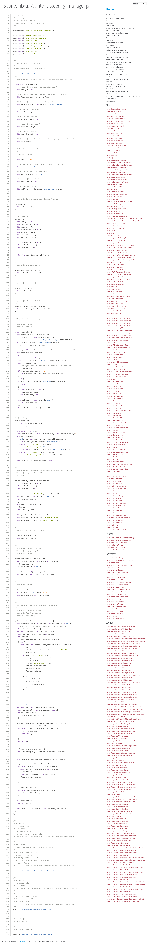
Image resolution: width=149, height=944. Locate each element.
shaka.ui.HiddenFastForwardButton (119, 372)
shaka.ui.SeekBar (112, 430)
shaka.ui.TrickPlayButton (115, 466)
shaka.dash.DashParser (114, 148)
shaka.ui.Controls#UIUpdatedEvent (119, 892)
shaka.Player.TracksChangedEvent (118, 840)
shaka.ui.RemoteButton (114, 420)
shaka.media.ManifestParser (116, 167)
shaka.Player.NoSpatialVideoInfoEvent (120, 797)
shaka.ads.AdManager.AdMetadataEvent (120, 660)
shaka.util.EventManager (115, 496)
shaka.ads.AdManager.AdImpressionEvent (121, 651)
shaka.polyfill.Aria (113, 235)
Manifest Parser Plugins (115, 64)
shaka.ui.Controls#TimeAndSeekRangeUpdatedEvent (124, 889)
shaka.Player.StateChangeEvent (117, 821)
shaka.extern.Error (113, 563)
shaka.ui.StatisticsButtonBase (117, 452)
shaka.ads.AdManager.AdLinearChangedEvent (122, 656)
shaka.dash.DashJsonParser (116, 145)
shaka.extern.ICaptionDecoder (117, 572)
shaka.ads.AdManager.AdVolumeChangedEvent (122, 694)
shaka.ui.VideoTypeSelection (117, 469)
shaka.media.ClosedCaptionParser (118, 162)
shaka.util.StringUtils (115, 522)
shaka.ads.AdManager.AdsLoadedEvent (119, 685)
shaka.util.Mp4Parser (114, 510)
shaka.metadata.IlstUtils (115, 189)
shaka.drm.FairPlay (113, 150)
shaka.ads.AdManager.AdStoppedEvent (119, 690)
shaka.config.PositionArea (116, 547)
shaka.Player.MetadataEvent (116, 792)
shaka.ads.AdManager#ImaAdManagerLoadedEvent (123, 712)
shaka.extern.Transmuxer (115, 614)
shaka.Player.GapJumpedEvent (117, 767)
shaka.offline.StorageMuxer (116, 228)
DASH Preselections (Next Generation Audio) (123, 96)
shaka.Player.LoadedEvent (115, 775)
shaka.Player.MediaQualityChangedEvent (121, 784)
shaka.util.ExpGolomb (114, 498)
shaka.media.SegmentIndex (115, 177)
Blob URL (109, 82)
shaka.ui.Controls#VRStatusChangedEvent (121, 894)
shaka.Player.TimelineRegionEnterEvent (121, 836)
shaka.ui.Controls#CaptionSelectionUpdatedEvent (124, 872)
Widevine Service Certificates (117, 74)
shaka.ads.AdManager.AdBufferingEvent (120, 626)
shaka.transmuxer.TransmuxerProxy (119, 335)
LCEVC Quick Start (113, 94)
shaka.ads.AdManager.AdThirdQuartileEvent (122, 692)
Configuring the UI (113, 47)
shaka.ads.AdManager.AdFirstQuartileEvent (122, 648)
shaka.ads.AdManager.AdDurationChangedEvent (123, 646)
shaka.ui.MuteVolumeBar (115, 396)
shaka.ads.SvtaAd (112, 128)
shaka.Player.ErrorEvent (115, 760)
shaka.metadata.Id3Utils (115, 184)
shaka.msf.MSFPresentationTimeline (119, 201)
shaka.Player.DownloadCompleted (118, 748)
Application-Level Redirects (117, 79)
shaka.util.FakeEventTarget (116, 503)
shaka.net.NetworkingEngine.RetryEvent (121, 721)
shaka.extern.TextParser (115, 611)
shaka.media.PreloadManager (116, 172)
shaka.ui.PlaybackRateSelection (118, 406)
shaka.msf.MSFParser (113, 199)
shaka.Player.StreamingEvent (117, 823)
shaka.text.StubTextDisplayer (117, 301)
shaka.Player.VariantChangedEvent (119, 845)
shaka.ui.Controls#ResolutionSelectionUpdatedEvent (125, 884)
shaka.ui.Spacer (112, 447)
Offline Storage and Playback (117, 72)
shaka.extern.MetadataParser (117, 597)
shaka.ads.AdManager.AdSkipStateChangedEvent (123, 682)
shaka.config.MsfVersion (115, 545)
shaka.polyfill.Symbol (114, 267)
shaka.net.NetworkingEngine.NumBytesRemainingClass (125, 218)
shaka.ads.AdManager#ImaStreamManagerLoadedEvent (125, 714)
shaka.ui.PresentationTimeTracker (119, 410)
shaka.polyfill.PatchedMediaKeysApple (120, 255)
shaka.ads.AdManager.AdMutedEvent (119, 665)
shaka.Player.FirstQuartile (116, 765)
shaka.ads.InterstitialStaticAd (118, 121)
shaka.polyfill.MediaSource (116, 250)
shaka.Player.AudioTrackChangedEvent (120, 729)
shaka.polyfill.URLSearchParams (118, 272)
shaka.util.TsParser (113, 527)
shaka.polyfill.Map (113, 243)
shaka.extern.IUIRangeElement (117, 584)
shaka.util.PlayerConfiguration (118, 518)
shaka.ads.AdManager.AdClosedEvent (119, 634)
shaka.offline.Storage (114, 226)
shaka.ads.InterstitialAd (115, 119)
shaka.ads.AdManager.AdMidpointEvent (120, 663)
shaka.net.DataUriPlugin (115, 206)
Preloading (110, 40)
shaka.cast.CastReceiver (115, 136)
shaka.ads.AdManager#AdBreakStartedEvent (121, 704)
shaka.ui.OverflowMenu (114, 398)
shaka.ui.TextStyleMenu (115, 462)
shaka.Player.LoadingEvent (116, 777)
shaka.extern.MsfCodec (114, 599)
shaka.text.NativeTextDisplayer (118, 296)
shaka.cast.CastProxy (114, 133)
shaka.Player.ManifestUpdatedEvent (119, 782)
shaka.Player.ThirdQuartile (116, 828)
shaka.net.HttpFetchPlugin (116, 209)
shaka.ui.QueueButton (114, 413)
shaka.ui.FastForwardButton (116, 367)
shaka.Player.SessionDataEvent (117, 809)
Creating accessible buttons (117, 57)
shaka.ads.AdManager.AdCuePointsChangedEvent (123, 643)
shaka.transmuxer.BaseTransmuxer (118, 320)
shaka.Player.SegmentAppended (117, 806)
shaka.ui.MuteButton (113, 393)
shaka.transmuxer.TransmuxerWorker (119, 338)
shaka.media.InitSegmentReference (119, 165)
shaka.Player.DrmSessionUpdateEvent (119, 755)
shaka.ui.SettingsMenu (114, 435)
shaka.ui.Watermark (113, 474)
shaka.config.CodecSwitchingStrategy (120, 538)
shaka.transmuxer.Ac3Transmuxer (118, 318)
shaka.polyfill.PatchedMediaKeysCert (120, 257)
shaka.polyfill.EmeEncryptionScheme (119, 238)
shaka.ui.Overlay (112, 401)
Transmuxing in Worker (114, 43)
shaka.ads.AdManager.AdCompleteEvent (120, 636)
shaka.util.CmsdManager (115, 481)
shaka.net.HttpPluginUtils (116, 211)
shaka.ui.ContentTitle (114, 355)
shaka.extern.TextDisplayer (116, 609)
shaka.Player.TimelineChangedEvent (119, 831)
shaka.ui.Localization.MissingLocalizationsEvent (125, 899)
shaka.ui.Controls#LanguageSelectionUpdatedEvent (125, 882)
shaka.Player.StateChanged (116, 819)
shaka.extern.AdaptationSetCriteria (119, 560)
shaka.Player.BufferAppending (117, 736)
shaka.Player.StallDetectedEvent (118, 814)
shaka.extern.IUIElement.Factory (118, 582)
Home (110, 9)
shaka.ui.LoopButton (113, 386)
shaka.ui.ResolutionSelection (117, 423)
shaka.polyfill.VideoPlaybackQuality (120, 277)
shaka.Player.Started (114, 816)
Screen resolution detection (117, 52)
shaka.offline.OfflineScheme (117, 223)
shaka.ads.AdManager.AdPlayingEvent (119, 670)
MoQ (107, 38)
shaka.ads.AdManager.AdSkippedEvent (119, 680)
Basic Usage (110, 21)
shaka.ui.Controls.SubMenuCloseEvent (120, 862)
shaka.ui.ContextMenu (114, 357)
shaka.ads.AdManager (113, 114)
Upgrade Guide (111, 89)
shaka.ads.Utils (112, 131)
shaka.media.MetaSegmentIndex (117, 170)
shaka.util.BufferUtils (115, 479)
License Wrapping (112, 35)
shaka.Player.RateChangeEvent (117, 804)
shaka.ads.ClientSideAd (115, 116)
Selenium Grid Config (114, 84)
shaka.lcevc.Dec (112, 155)
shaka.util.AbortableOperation (117, 476)
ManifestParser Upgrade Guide (117, 91)
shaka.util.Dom (111, 491)
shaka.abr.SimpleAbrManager (116, 109)
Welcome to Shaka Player (115, 18)
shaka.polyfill (111, 233)
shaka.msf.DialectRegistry (116, 196)
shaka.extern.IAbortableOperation (119, 565)
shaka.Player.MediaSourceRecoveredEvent (121, 787)
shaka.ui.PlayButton (113, 408)
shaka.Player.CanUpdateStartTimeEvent (120, 741)
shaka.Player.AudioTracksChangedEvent (120, 731)
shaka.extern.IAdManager (115, 570)
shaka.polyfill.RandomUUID (116, 265)
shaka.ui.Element (112, 364)
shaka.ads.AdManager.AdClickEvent (119, 631)
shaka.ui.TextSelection (115, 457)
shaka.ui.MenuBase (113, 391)
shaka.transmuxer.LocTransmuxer (118, 325)
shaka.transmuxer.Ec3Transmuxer (118, 323)
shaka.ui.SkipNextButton (115, 440)
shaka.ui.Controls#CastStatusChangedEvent (122, 874)
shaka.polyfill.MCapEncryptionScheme (120, 245)
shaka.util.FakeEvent (114, 500)
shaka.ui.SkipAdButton (114, 437)
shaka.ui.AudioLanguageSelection (118, 347)
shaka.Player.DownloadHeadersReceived (120, 753)
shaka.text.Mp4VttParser (115, 294)
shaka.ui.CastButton (113, 350)
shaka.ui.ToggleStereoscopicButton (119, 464)
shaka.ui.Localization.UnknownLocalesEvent (122, 901)
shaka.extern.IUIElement (115, 580)
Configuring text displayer (116, 50)
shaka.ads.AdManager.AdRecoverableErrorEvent (123, 675)
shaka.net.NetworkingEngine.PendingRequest (122, 221)
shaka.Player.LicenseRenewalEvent (119, 772)
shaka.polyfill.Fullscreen (116, 240)
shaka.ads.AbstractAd (114, 111)
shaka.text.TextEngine (114, 303)
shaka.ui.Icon (111, 379)
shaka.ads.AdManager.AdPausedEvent (119, 668)
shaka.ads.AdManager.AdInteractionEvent (121, 653)
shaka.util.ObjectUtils (115, 513)
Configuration (111, 26)
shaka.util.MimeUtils (114, 508)
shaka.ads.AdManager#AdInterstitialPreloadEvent (124, 709)
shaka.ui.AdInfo (112, 342)
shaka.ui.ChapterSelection (116, 352)
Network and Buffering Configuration (120, 28)
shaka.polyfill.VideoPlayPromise (118, 279)
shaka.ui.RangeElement (114, 415)
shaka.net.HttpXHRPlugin (115, 213)
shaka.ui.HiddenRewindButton (117, 374)
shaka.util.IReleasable (115, 618)
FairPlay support (112, 77)
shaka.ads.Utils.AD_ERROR (115, 716)
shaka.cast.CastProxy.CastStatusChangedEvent (123, 719)
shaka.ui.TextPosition (114, 454)
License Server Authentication (117, 33)
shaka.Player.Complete (114, 743)
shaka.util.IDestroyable (115, 616)
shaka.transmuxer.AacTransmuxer (118, 316)
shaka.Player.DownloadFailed (117, 750)
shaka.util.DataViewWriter (116, 488)
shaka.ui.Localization (114, 384)
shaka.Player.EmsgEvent (115, 758)
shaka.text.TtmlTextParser (116, 306)
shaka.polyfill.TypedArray (116, 269)
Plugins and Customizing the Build (119, 62)
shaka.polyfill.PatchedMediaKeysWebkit (121, 260)
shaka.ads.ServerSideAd (115, 126)
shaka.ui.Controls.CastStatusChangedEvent (122, 850)
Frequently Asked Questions (116, 86)
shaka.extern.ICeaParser (115, 575)
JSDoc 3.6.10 (21, 941)
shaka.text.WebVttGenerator (116, 313)
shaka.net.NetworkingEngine (116, 216)
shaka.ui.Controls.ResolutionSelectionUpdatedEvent (125, 860)
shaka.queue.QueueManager (115, 284)
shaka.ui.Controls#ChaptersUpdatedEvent (121, 877)
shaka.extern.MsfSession (115, 604)
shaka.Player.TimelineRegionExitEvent (120, 838)
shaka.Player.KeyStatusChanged (117, 770)
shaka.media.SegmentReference (117, 182)
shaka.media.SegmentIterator (117, 179)
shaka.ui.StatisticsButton (116, 449)
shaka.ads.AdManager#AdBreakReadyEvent (121, 702)
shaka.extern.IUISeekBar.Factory (118, 589)
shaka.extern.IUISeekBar (115, 587)
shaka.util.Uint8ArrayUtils (116, 530)
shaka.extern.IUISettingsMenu (117, 592)
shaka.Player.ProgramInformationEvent (120, 802)
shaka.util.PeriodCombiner (116, 515)
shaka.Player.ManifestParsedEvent (119, 780)
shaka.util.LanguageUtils (115, 505)
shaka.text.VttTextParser (115, 311)
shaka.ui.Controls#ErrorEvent (117, 879)
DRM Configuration (113, 30)
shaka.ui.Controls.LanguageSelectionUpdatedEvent (125, 857)
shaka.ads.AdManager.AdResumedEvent (119, 677)
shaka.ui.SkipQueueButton (115, 445)
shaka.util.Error (112, 493)
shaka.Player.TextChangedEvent (117, 826)
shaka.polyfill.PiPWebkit (115, 262)
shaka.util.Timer (112, 525)
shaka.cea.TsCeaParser (114, 143)
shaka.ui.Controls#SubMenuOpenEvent (119, 887)
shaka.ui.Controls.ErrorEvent (117, 855)
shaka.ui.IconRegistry (114, 381)
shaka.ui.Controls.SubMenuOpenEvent (119, 865)
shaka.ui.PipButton (113, 403)
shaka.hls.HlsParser (113, 153)
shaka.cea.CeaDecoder (114, 138)
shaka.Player (110, 230)
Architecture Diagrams (114, 67)
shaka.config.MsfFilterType (116, 542)
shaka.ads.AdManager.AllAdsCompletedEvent (122, 697)
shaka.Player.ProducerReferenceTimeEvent (121, 799)
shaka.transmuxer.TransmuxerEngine (119, 333)
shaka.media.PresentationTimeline (119, 175)
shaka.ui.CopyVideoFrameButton (117, 362)
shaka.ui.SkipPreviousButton (117, 442)
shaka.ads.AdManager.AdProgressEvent (120, 673)
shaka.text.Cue (111, 286)
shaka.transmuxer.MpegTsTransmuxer (119, 330)
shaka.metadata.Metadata (115, 192)
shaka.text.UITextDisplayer (116, 308)
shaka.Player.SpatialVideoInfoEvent (119, 811)
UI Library (110, 45)
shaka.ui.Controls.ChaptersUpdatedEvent (121, 853)
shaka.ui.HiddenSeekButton (116, 376)
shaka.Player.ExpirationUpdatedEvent (120, 763)
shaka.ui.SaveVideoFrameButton (117, 428)
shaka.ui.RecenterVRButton (116, 418)
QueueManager (110, 101)
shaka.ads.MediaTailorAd (115, 123)
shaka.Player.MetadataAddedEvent (118, 789)
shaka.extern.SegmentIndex (116, 606)
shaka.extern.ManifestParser (117, 594)
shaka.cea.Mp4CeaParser (115, 140)
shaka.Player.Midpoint (114, 794)
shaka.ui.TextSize (113, 459)
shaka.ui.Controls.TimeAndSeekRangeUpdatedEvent (124, 867)
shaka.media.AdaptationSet (116, 160)
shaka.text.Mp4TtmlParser (115, 291)
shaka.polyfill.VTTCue (114, 282)
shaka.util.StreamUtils (115, 520)
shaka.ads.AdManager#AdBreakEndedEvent (121, 699)
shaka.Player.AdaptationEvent (117, 726)
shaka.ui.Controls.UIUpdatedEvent (119, 870)
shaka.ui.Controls (113, 359)
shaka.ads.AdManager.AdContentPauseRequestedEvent (125, 639)
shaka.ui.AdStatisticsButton (117, 345)
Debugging (109, 23)
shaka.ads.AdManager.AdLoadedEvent (119, 658)
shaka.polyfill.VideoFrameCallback (119, 274)
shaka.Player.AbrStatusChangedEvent (119, 724)
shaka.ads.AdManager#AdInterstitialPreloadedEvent (125, 707)
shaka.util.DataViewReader (116, 486)
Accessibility (111, 99)
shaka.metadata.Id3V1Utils (116, 187)
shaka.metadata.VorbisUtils (116, 194)
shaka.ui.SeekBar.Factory (115, 432)
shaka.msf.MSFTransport (115, 204)
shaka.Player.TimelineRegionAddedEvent (121, 833)
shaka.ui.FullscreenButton (116, 369)
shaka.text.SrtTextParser (115, 299)
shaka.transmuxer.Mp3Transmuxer (118, 328)
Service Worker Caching (115, 69)
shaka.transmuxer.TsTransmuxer (117, 340)
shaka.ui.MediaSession (114, 389)
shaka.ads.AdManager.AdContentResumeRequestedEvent (125, 641)
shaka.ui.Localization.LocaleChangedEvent (122, 896)
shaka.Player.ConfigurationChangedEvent (121, 746)
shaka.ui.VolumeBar (113, 471)
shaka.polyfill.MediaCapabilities (119, 248)
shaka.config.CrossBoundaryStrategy (119, 540)
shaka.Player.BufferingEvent (117, 738)
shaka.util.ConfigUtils (115, 483)
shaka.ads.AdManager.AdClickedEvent (119, 629)
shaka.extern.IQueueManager (116, 577)
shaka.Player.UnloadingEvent (117, 843)
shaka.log (109, 158)
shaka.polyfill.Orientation (116, 252)
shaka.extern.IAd (112, 567)
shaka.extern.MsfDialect (115, 601)
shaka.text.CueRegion (114, 289)
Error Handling (111, 55)
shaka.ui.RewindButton (114, 425)
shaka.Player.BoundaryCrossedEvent (119, 733)
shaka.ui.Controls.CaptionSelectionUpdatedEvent (124, 848)
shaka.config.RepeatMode (115, 550)
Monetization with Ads (114, 60)
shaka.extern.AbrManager (115, 558)
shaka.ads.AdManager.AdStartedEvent (119, 687)
